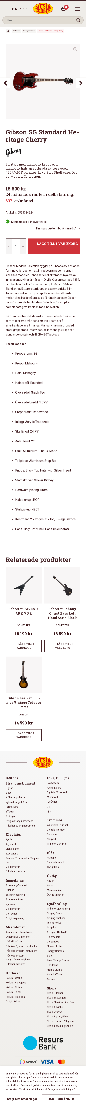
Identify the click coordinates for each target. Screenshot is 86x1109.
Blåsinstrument (55, 862)
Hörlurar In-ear (13, 992)
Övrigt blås (53, 867)
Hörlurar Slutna (14, 987)
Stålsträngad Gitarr (16, 797)
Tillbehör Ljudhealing (58, 908)
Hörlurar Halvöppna (16, 982)
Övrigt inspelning (15, 918)
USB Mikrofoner (14, 941)
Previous (5, 83)
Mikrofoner (15, 927)
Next (81, 83)
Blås (50, 853)
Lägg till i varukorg (57, 243)
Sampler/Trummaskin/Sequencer (22, 860)
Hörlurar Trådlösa (15, 996)
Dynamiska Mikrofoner (18, 936)
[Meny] (78, 9)
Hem (8, 31)
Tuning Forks (54, 922)
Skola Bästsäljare (56, 997)
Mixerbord (52, 797)
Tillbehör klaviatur (15, 871)
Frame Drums (54, 969)
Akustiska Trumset (57, 825)
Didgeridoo (53, 941)
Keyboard (11, 844)
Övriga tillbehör (55, 894)
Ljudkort (10, 890)
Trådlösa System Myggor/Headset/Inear (18, 957)
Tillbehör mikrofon (15, 964)
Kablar (50, 880)
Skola (51, 988)
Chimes (51, 979)
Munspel (51, 857)
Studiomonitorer (14, 899)
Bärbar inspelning (15, 894)
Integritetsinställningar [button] (21, 1099)
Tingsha (51, 927)
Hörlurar (13, 973)
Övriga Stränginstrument (19, 821)
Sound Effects (55, 974)
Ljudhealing (57, 904)
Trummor (54, 820)
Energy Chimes (55, 951)
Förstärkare (12, 806)
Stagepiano (12, 853)
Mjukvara (11, 904)
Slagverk (51, 839)
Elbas (9, 792)
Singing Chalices (56, 918)
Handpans (52, 965)
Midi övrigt (11, 913)
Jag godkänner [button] (61, 1099)
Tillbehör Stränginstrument (20, 825)
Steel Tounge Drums (58, 960)
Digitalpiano (12, 848)
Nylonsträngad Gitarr (17, 802)
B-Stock (12, 778)
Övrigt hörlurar (13, 1001)
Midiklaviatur (13, 867)
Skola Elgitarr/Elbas (57, 1016)
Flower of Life (54, 946)
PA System (53, 783)
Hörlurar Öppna (14, 978)
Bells (50, 955)
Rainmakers (53, 937)
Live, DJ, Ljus (58, 778)
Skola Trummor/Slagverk (60, 1021)
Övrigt (52, 876)
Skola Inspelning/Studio (60, 1026)
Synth (9, 839)
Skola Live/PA (54, 1011)
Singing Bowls (55, 913)
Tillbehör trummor (57, 843)
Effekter (10, 811)
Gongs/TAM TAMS (57, 932)
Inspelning (15, 880)
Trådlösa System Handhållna (22, 946)
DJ (48, 806)
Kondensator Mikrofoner (19, 932)
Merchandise (54, 890)
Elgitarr (9, 788)
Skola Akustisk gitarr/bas (61, 1002)
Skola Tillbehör (55, 993)
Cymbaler (52, 834)
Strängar (10, 816)
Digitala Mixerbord (57, 792)
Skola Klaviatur (55, 1007)
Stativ (50, 885)
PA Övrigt (52, 801)
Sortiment (15, 9)
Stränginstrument (29, 31)
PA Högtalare (54, 787)
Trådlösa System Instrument (21, 950)
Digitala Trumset (56, 829)
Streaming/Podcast (16, 885)
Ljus (49, 811)
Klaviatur (14, 834)
